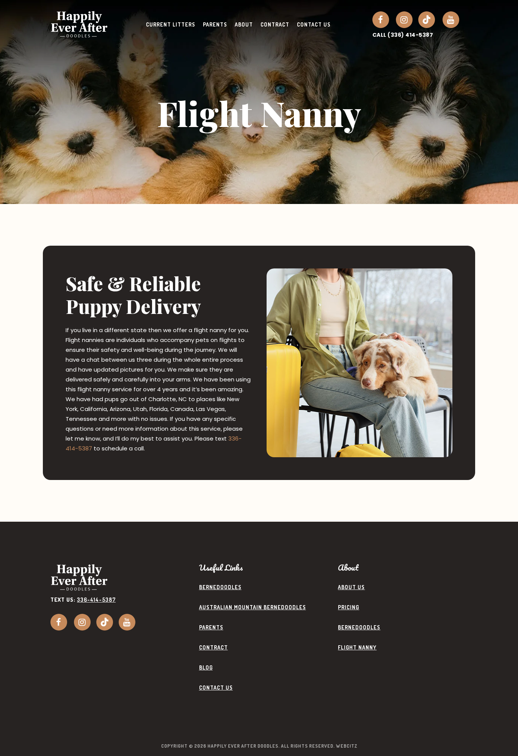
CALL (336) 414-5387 (402, 35)
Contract (213, 647)
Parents (211, 627)
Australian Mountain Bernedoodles (252, 607)
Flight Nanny (357, 647)
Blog (206, 667)
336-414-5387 (96, 599)
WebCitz (346, 746)
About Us (351, 587)
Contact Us (216, 687)
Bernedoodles (220, 587)
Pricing (348, 607)
